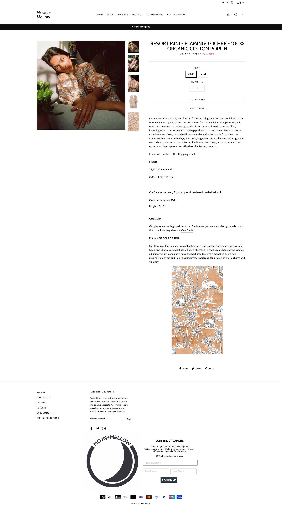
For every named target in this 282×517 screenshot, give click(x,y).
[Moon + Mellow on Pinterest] (97, 428)
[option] (141, 26)
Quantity (197, 82)
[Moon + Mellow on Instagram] (104, 428)
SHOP (110, 14)
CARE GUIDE (43, 413)
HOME (99, 14)
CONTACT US (43, 397)
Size (197, 68)
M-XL (203, 74)
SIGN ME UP (169, 480)
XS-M (191, 74)
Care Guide (187, 230)
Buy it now (197, 108)
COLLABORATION (176, 14)
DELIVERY (42, 402)
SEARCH (41, 392)
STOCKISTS (122, 14)
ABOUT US (137, 14)
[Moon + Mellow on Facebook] (91, 428)
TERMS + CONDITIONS (48, 418)
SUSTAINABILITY (155, 14)
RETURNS (41, 407)
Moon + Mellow (44, 14)
